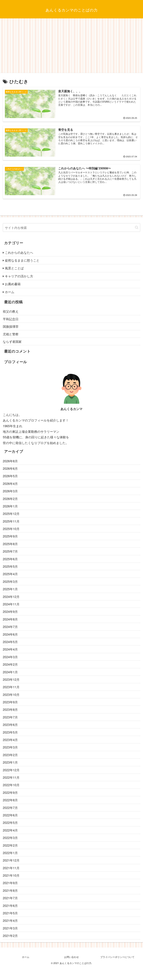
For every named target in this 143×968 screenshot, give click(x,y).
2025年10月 (11, 528)
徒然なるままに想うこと (22, 260)
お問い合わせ (71, 957)
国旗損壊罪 (10, 326)
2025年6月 (10, 559)
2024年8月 (10, 619)
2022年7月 (10, 807)
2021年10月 (11, 875)
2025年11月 (11, 521)
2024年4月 (10, 649)
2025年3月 (10, 581)
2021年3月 (10, 928)
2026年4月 (10, 483)
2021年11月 (11, 868)
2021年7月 (10, 898)
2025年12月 (11, 513)
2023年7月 (10, 717)
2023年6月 (10, 724)
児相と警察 (10, 334)
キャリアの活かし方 (19, 276)
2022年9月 (10, 792)
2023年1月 (10, 762)
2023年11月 (11, 687)
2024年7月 (10, 626)
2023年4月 (10, 739)
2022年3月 (10, 837)
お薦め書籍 (13, 284)
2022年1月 (10, 852)
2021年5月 (10, 913)
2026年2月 (10, 498)
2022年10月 (11, 785)
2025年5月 (10, 566)
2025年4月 (10, 574)
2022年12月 (11, 770)
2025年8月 (10, 543)
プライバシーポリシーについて (117, 957)
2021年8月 (10, 890)
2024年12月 (11, 596)
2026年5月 (10, 476)
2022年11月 (11, 777)
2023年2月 (10, 754)
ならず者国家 (12, 341)
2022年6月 (10, 815)
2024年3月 (10, 657)
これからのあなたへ (19, 252)
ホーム (9, 291)
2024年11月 (11, 604)
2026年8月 (10, 461)
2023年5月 (10, 732)
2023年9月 (10, 702)
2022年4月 (10, 830)
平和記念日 (10, 319)
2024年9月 (10, 611)
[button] (137, 227)
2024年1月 (10, 672)
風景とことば (14, 268)
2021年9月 (10, 882)
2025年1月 (10, 589)
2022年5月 (10, 822)
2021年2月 (10, 935)
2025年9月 (10, 536)
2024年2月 (10, 664)
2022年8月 (10, 800)
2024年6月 (10, 634)
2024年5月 (10, 641)
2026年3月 (10, 491)
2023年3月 (10, 747)
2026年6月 (10, 468)
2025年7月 (10, 551)
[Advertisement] (71, 47)
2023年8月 (10, 709)
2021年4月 (10, 920)
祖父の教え (10, 311)
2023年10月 (11, 694)
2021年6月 (10, 905)
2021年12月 (11, 860)
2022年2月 (10, 845)
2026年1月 (10, 506)
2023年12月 (11, 679)
